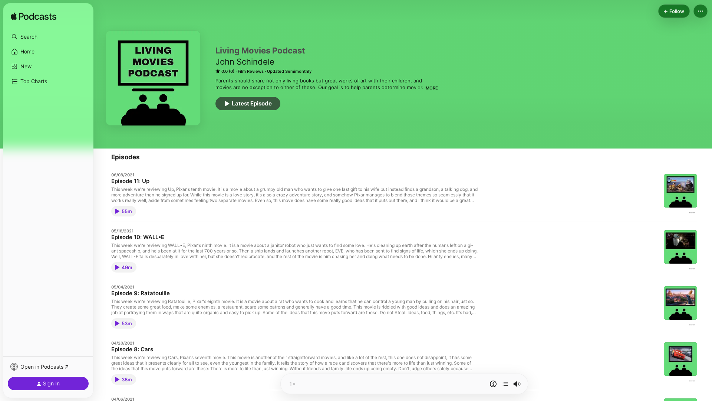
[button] (48, 36)
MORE (432, 88)
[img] (33, 16)
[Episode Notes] (493, 384)
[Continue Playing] (505, 384)
